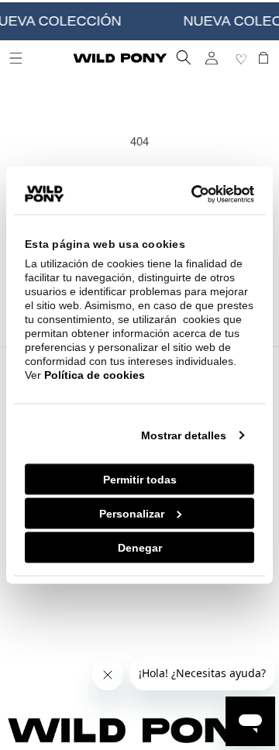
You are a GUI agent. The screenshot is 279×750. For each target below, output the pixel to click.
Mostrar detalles (183, 434)
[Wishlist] (242, 58)
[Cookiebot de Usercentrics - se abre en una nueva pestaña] (192, 194)
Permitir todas (140, 479)
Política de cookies (94, 374)
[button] (183, 57)
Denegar (140, 547)
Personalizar (131, 513)
